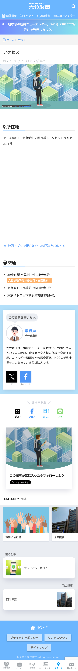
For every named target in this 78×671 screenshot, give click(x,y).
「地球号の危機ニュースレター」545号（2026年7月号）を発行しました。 (40, 27)
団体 (24, 499)
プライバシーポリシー (24, 638)
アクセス (58, 668)
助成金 (46, 15)
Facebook (25, 384)
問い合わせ (71, 668)
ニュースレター (66, 15)
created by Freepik (23, 106)
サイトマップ (39, 647)
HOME (41, 627)
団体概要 (11, 15)
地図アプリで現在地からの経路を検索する (36, 245)
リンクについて (58, 638)
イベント (28, 15)
